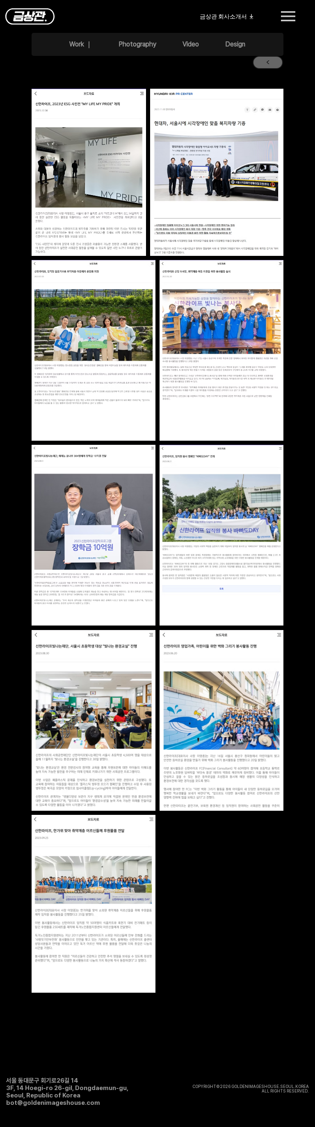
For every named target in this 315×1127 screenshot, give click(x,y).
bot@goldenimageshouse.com (53, 1102)
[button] (268, 62)
